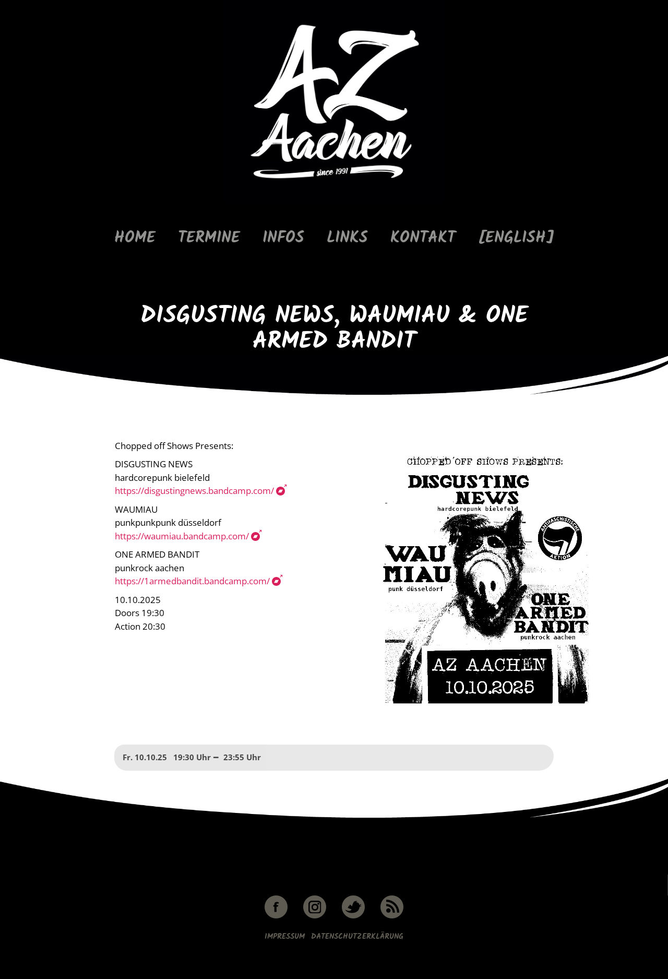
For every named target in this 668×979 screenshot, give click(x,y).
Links (347, 238)
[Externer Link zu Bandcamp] (281, 491)
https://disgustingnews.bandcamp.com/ (194, 491)
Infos (283, 238)
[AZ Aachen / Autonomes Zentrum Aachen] (334, 201)
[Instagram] (314, 916)
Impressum (285, 936)
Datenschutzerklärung (357, 936)
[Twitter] (353, 916)
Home (135, 238)
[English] (516, 238)
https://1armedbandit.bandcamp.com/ (192, 581)
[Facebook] (276, 916)
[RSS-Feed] (391, 916)
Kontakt (423, 238)
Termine (209, 238)
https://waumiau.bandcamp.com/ (182, 536)
